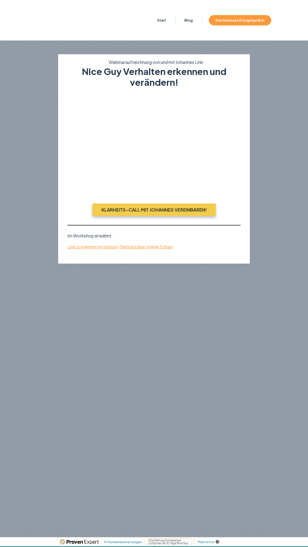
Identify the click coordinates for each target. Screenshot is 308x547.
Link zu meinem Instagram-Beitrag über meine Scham (120, 246)
